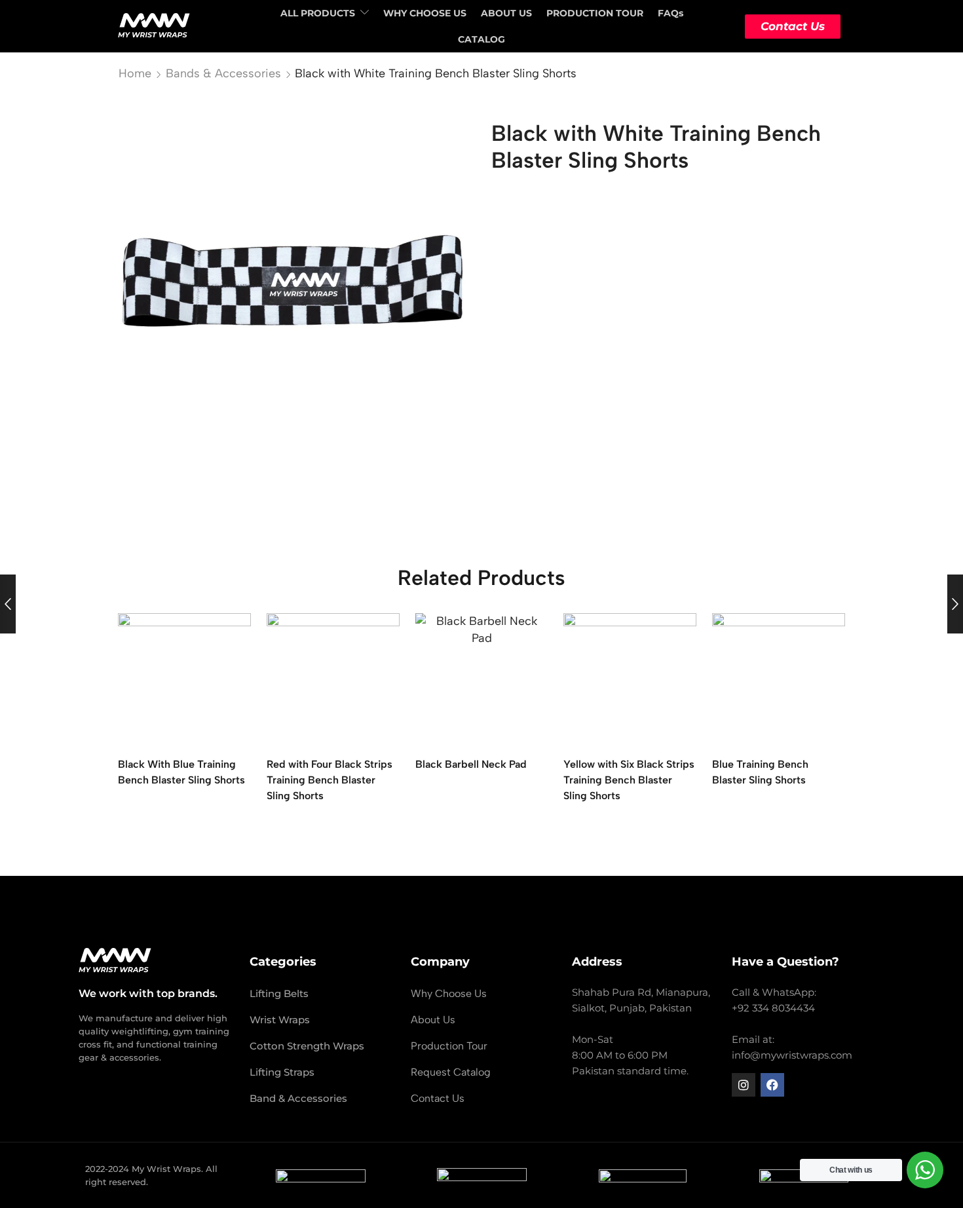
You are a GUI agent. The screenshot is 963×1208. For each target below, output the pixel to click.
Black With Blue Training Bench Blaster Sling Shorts (181, 772)
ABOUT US (506, 13)
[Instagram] (743, 1085)
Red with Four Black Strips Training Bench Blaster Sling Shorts (329, 780)
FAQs (670, 13)
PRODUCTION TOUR (594, 13)
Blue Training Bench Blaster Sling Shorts (760, 772)
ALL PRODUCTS (317, 13)
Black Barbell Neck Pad (471, 764)
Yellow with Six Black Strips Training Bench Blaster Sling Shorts (628, 780)
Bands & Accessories (223, 73)
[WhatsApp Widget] (925, 1170)
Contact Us (793, 26)
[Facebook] (772, 1085)
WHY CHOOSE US (424, 13)
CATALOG (481, 39)
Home (135, 73)
